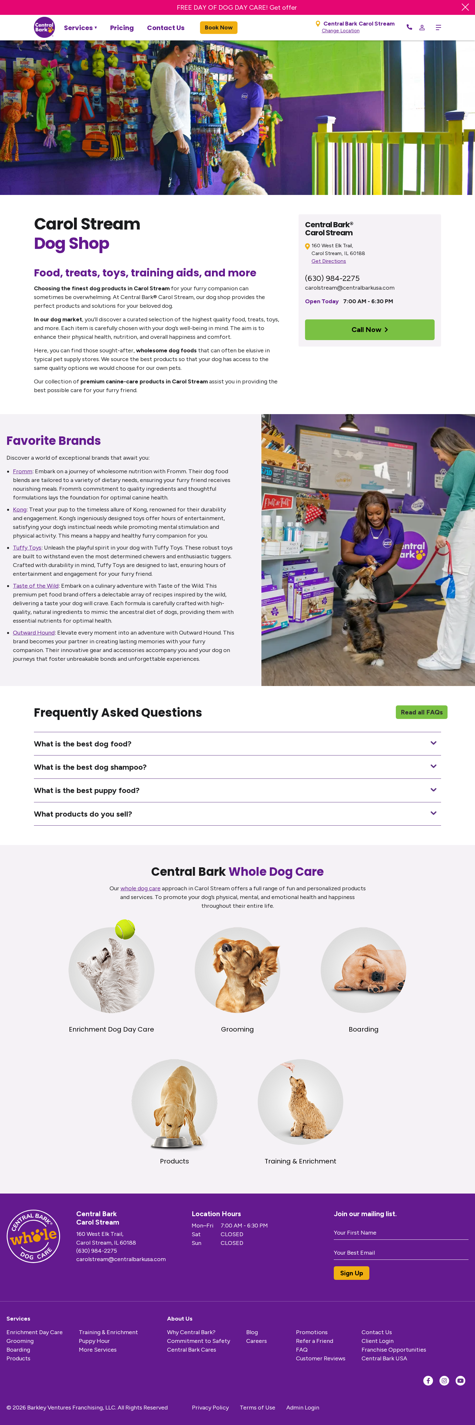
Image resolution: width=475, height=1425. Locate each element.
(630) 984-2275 (332, 278)
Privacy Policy (210, 1407)
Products (18, 1358)
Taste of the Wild (35, 585)
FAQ (302, 1349)
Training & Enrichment (108, 1332)
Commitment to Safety (198, 1341)
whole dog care (141, 888)
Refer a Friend (314, 1341)
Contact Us (166, 27)
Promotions (312, 1332)
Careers (256, 1341)
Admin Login (302, 1407)
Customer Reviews (320, 1358)
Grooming (20, 1341)
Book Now (219, 27)
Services (78, 27)
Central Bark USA (384, 1358)
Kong (19, 509)
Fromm (22, 471)
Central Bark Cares (191, 1349)
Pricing (122, 27)
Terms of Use (257, 1407)
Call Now (366, 329)
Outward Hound (34, 632)
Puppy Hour (94, 1341)
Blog (252, 1332)
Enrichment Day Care (34, 1332)
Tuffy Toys (27, 547)
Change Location (341, 31)
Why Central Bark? (191, 1332)
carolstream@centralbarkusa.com (350, 287)
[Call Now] (409, 27)
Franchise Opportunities (394, 1349)
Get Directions (328, 261)
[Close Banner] (465, 7)
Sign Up (351, 1273)
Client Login (378, 1341)
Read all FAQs (422, 712)
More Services (98, 1349)
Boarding (18, 1349)
